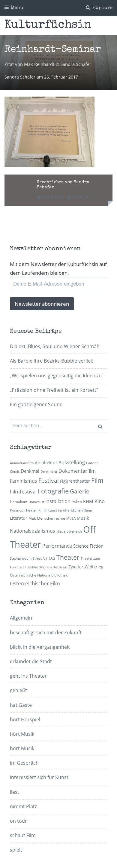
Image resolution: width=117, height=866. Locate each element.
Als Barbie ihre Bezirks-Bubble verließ (52, 360)
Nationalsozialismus (32, 530)
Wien (63, 567)
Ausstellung (71, 462)
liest (14, 792)
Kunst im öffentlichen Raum (70, 510)
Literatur (18, 518)
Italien (77, 501)
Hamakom (18, 501)
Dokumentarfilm (77, 471)
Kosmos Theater (23, 510)
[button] (49, 132)
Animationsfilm (22, 463)
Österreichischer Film (35, 583)
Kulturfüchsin (47, 25)
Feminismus (23, 481)
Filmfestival (23, 491)
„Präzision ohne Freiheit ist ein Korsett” (54, 390)
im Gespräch (24, 762)
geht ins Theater (28, 676)
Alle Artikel (52, 197)
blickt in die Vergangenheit (40, 647)
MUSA (71, 518)
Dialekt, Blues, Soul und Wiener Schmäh (55, 346)
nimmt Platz (23, 806)
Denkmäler (48, 471)
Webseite (81, 197)
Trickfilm (31, 567)
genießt (18, 690)
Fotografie (53, 491)
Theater (68, 557)
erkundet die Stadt (31, 661)
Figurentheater (75, 481)
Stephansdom (21, 558)
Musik (83, 518)
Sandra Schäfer (20, 77)
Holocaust (36, 502)
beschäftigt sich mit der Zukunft (46, 632)
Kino (99, 501)
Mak (32, 518)
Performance (57, 546)
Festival (48, 480)
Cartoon (92, 463)
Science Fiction (88, 546)
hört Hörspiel (25, 719)
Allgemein (21, 617)
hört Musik (22, 734)
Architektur (46, 462)
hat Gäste (21, 705)
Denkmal (30, 471)
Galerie (79, 491)
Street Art (40, 558)
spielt (16, 849)
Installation (57, 501)
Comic (15, 471)
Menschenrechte (51, 518)
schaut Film (23, 835)
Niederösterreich (69, 531)
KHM (88, 501)
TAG (51, 558)
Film (97, 480)
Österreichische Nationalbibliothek (39, 575)
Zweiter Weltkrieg (86, 567)
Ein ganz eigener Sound (36, 404)
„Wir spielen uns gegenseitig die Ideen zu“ (57, 375)
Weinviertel (48, 567)
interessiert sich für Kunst (39, 777)
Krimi (42, 510)
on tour (18, 821)
